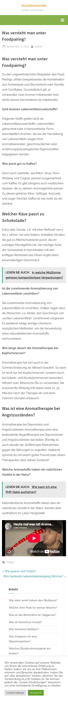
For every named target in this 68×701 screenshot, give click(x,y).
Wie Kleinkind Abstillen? (24, 629)
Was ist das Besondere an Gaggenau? (32, 615)
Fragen (10, 562)
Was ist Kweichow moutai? (25, 622)
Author (38, 46)
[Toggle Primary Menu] (62, 20)
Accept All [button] (36, 692)
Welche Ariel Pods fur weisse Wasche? (33, 607)
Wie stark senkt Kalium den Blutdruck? (33, 600)
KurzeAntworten (34, 5)
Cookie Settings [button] (15, 692)
